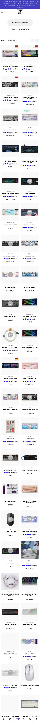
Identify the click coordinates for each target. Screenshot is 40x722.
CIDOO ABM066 (30, 256)
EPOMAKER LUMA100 (10, 654)
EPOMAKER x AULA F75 (10, 66)
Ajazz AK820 (29, 130)
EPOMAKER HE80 (10, 161)
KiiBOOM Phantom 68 (10, 685)
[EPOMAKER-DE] (20, 12)
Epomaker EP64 (10, 287)
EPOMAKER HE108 (29, 287)
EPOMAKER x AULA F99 (10, 130)
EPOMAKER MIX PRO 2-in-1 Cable (10, 594)
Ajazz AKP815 (29, 654)
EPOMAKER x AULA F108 (10, 256)
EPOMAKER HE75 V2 (29, 316)
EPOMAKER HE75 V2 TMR (30, 347)
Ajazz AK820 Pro (30, 66)
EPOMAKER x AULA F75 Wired (29, 161)
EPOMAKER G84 (30, 194)
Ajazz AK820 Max (10, 316)
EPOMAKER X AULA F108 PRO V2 (29, 594)
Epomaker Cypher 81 (29, 532)
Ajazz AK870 (29, 439)
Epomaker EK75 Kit (10, 470)
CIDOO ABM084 (30, 563)
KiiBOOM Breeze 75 (29, 378)
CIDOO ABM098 (10, 563)
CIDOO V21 (10, 439)
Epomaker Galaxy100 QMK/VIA (29, 98)
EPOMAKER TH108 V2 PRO (10, 194)
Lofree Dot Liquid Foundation (29, 501)
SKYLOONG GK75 (29, 225)
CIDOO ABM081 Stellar (30, 409)
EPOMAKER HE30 (10, 501)
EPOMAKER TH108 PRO (10, 97)
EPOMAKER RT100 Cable (10, 347)
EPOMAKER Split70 (10, 378)
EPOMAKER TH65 (10, 625)
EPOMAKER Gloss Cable (10, 716)
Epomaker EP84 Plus (10, 409)
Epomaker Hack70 (29, 625)
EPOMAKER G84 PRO (10, 225)
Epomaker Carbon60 (29, 470)
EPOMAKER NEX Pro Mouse (30, 685)
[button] (36, 12)
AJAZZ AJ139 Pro (10, 532)
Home (13, 29)
